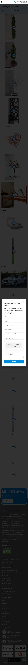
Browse (14, 346)
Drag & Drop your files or (14, 345)
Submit (14, 361)
